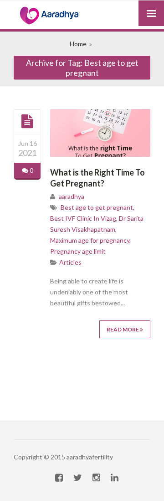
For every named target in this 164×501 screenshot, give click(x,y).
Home (78, 44)
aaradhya (71, 196)
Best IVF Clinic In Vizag (83, 218)
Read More (123, 329)
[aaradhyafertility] (82, 16)
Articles (70, 262)
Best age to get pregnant (97, 207)
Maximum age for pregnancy (89, 240)
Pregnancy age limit (78, 251)
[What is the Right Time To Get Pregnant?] (27, 121)
